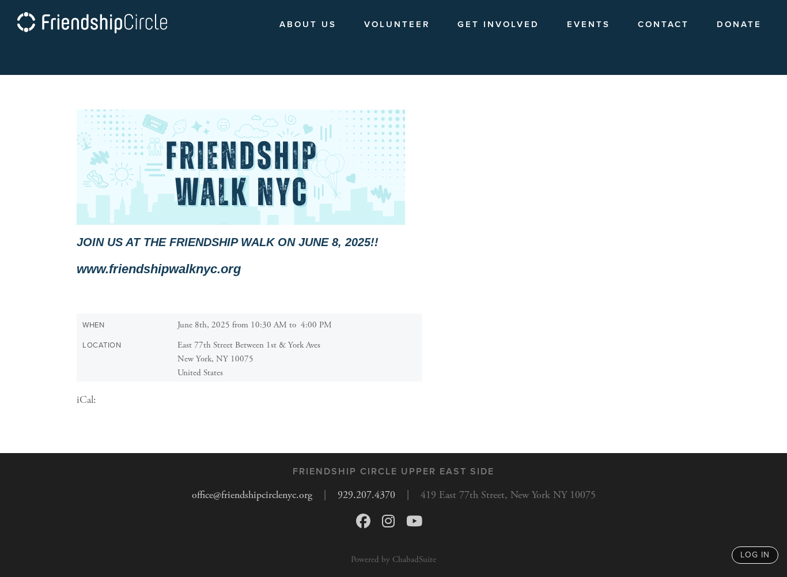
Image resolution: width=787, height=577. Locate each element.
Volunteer (397, 24)
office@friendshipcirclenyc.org (252, 494)
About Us (307, 24)
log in (755, 555)
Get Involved (498, 24)
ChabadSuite (414, 559)
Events (588, 24)
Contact (663, 24)
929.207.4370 (366, 494)
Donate (739, 24)
